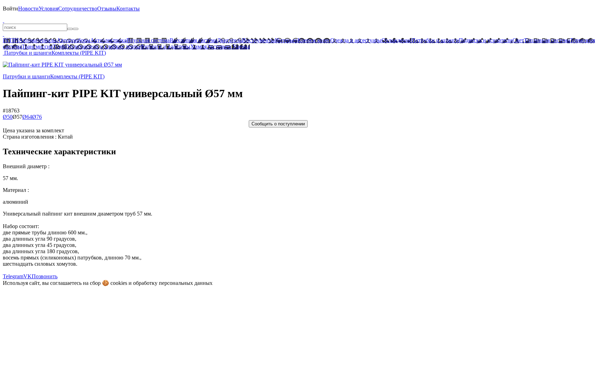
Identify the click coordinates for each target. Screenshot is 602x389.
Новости (28, 8)
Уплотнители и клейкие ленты (103, 46)
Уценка (240, 46)
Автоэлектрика (108, 40)
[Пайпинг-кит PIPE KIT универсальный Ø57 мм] (62, 65)
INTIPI (11, 40)
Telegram (13, 276)
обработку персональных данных (173, 283)
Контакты (128, 8)
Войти (10, 8)
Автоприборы (73, 40)
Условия (48, 8)
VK (27, 276)
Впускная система (148, 40)
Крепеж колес (314, 40)
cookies (118, 283)
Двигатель (229, 40)
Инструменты (258, 40)
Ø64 (27, 117)
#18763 (11, 111)
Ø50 (8, 117)
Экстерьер (219, 46)
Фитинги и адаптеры (165, 46)
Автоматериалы (38, 40)
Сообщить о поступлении (278, 123)
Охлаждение (396, 40)
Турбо (60, 46)
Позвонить (44, 276)
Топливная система (547, 40)
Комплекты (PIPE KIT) (79, 53)
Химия (198, 46)
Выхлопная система (193, 40)
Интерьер (286, 40)
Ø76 (37, 117)
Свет (518, 40)
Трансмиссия (37, 46)
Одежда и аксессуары (355, 40)
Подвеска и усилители (485, 40)
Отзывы (106, 8)
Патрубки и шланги (435, 40)
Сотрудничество (77, 8)
